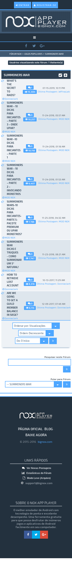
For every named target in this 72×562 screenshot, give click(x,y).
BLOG (48, 429)
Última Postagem (47, 91)
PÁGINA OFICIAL (30, 429)
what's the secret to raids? (11, 88)
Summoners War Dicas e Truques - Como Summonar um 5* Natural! (12, 254)
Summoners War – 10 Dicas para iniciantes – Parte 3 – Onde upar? (12, 115)
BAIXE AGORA (36, 435)
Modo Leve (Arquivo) (38, 478)
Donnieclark (11, 98)
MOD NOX (10, 131)
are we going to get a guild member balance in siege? (12, 303)
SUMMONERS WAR (54, 54)
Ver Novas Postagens (38, 468)
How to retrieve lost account (12, 280)
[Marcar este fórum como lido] (60, 74)
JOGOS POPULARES (33, 54)
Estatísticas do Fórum (38, 473)
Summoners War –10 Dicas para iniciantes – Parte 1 (12, 146)
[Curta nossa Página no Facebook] (26, 46)
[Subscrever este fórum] (65, 74)
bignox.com (44, 441)
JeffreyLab (64, 91)
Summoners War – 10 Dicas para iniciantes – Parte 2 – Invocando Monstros (12, 179)
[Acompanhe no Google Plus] (42, 46)
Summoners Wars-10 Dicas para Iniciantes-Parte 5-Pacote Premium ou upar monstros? (12, 218)
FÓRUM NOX (15, 54)
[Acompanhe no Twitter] (34, 46)
